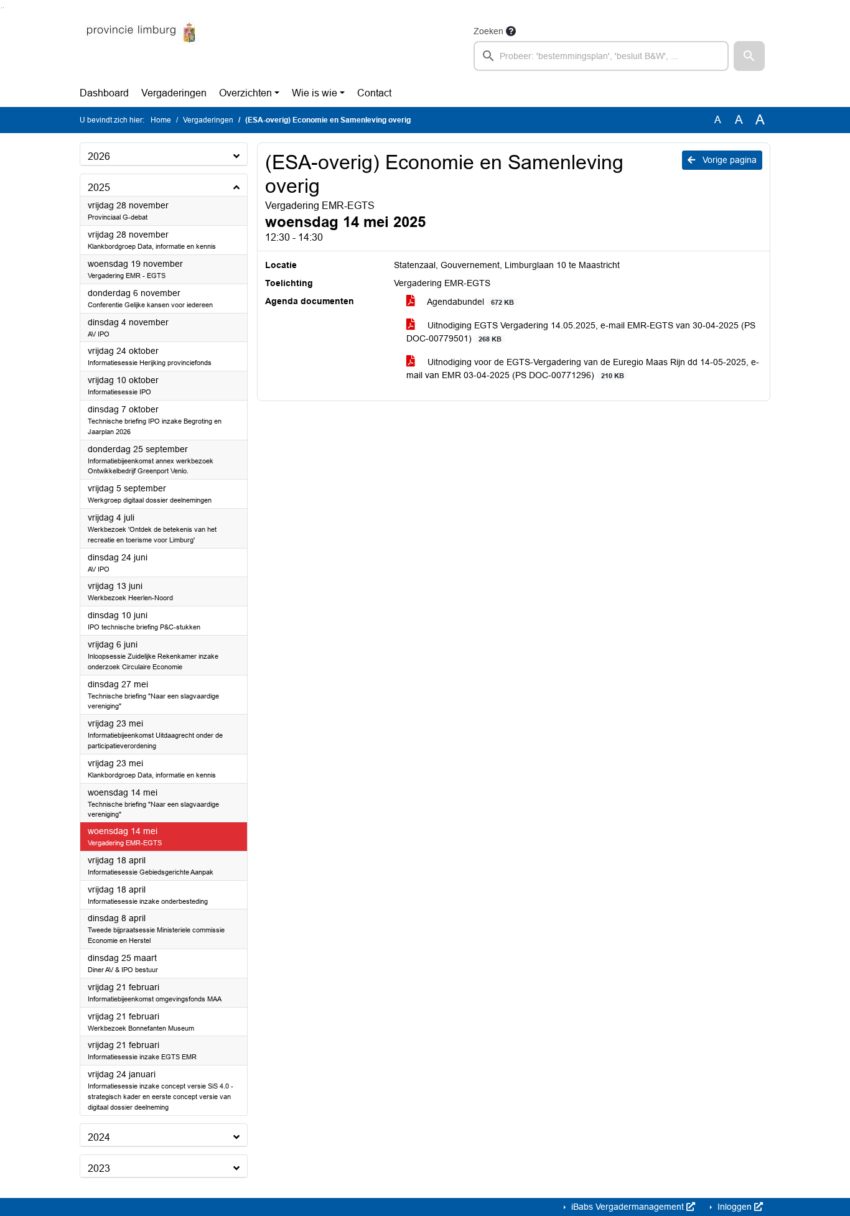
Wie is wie (314, 93)
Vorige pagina (728, 160)
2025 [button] (99, 187)
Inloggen (734, 1207)
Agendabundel (469, 302)
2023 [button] (99, 1168)
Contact (374, 93)
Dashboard (104, 93)
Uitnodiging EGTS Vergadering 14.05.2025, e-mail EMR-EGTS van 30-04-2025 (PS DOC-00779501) (580, 331)
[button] (749, 56)
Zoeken (488, 31)
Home (161, 120)
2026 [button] (99, 156)
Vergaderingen (174, 93)
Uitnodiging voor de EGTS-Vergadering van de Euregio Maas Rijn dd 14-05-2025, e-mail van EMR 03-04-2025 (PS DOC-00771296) (582, 368)
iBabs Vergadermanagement (627, 1207)
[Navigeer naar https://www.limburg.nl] (141, 47)
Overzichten (245, 93)
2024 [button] (99, 1137)
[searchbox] (601, 56)
